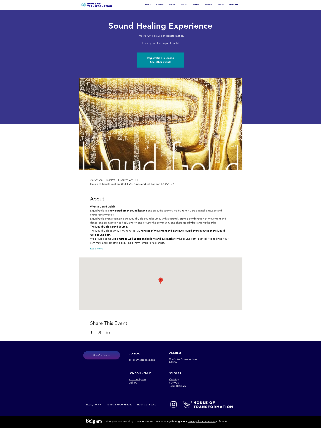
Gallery (133, 382)
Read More (96, 248)
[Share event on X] (99, 332)
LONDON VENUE (140, 373)
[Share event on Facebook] (91, 332)
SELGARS (175, 373)
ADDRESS (175, 352)
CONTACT (135, 353)
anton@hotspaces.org (142, 359)
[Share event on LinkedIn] (108, 332)
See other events (160, 62)
